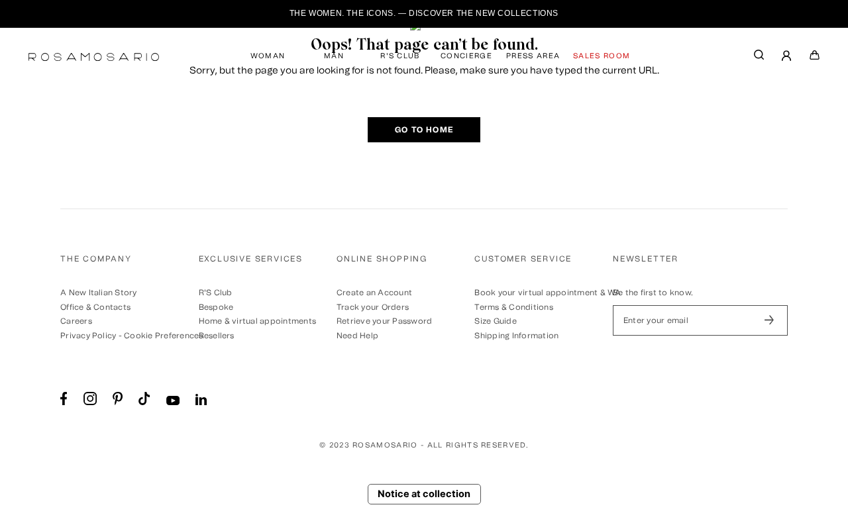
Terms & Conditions (513, 307)
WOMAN (268, 56)
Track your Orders (373, 307)
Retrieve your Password (384, 321)
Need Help (357, 336)
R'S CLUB (400, 56)
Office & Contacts (95, 307)
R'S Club (216, 293)
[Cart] (815, 57)
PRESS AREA (533, 56)
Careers (76, 321)
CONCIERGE (466, 56)
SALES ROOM (601, 56)
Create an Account (374, 293)
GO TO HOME (424, 129)
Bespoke (216, 307)
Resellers (217, 336)
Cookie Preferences (163, 336)
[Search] (759, 58)
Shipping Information (516, 336)
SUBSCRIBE (769, 320)
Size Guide (495, 321)
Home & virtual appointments (257, 321)
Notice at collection (424, 494)
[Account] (787, 57)
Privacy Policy (88, 336)
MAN (334, 56)
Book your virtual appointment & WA (547, 293)
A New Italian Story (98, 293)
